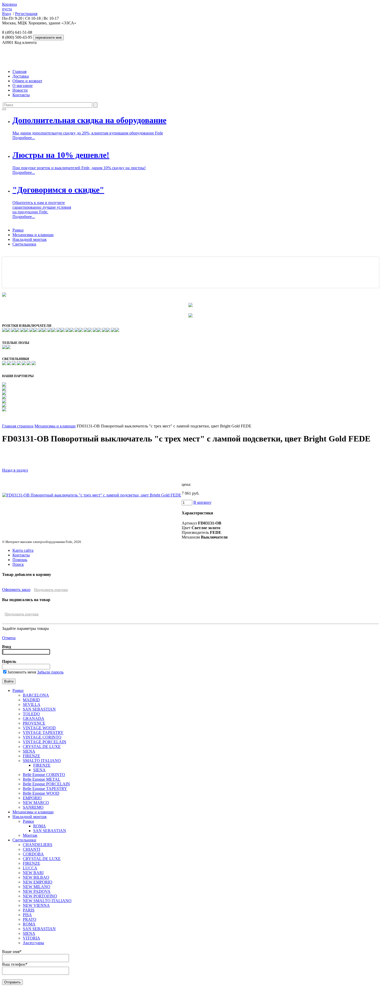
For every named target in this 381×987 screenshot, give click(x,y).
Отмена (9, 638)
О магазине (22, 85)
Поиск (18, 564)
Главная (19, 71)
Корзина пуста (9, 6)
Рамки (18, 230)
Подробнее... (23, 137)
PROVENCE (34, 723)
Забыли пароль (50, 672)
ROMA (39, 826)
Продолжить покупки (51, 590)
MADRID (31, 700)
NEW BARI (33, 872)
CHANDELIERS (37, 844)
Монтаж (30, 835)
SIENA (29, 751)
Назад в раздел (15, 470)
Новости (20, 90)
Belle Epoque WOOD (41, 793)
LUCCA (30, 868)
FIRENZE (31, 756)
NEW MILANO (36, 886)
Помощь (19, 559)
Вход (6, 13)
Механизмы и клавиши (33, 235)
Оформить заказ (16, 589)
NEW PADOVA (37, 891)
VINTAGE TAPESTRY (43, 732)
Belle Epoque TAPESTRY (45, 788)
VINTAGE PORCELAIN (44, 742)
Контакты (21, 95)
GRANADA (33, 718)
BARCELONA (36, 695)
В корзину (202, 502)
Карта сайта (22, 550)
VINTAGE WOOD (39, 728)
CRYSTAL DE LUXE (42, 746)
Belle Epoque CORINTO (44, 774)
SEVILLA (31, 704)
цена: (186, 484)
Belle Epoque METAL (41, 779)
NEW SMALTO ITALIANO (47, 900)
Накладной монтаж (29, 239)
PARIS (28, 910)
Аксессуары (33, 943)
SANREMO (33, 807)
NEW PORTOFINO (40, 896)
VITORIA (31, 938)
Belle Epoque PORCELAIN (46, 784)
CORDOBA (33, 854)
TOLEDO (31, 714)
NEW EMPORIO (37, 882)
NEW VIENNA (36, 905)
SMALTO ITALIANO (42, 760)
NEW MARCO (36, 802)
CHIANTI (31, 849)
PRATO (29, 919)
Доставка (20, 76)
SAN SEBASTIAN (39, 709)
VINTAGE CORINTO (42, 737)
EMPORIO (32, 798)
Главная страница (17, 426)
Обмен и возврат (27, 81)
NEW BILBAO (36, 877)
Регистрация (26, 13)
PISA (27, 915)
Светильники (24, 244)
